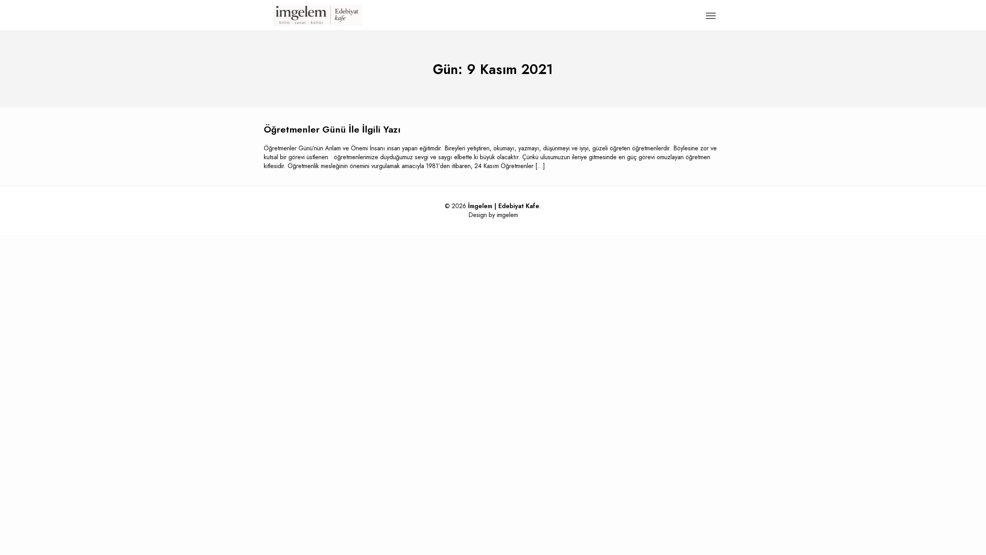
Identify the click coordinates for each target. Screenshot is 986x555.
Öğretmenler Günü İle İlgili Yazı (332, 129)
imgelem (507, 214)
